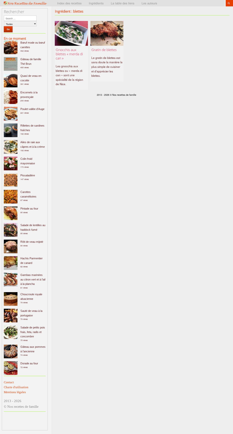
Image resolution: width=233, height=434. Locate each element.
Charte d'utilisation (16, 387)
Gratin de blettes (104, 49)
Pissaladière (27, 175)
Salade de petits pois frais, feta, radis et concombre (32, 332)
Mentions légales (15, 392)
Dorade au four (29, 363)
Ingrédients (96, 3)
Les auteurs (149, 3)
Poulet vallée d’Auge (32, 109)
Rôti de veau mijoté (31, 241)
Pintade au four (29, 208)
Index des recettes (69, 3)
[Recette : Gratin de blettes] (106, 33)
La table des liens (122, 3)
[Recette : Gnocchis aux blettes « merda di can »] (71, 33)
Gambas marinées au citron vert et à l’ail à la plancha (32, 279)
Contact (9, 382)
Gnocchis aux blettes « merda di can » (69, 54)
